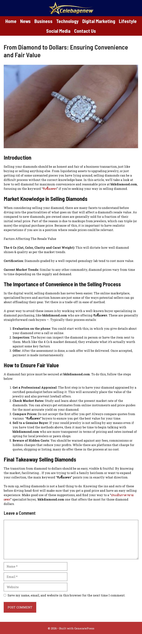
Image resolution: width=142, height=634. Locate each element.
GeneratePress (84, 628)
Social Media (58, 31)
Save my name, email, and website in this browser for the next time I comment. (66, 595)
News (25, 21)
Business (43, 21)
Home (10, 21)
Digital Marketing (98, 21)
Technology (67, 21)
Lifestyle (128, 21)
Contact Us (85, 31)
